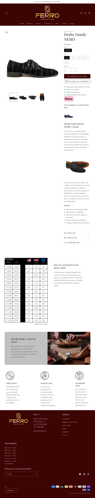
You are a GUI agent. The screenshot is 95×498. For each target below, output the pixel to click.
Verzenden (65, 419)
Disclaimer (65, 432)
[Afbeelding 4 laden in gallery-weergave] (42, 97)
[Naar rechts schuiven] (58, 97)
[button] (7, 13)
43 (79, 58)
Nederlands (10, 490)
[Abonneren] (36, 474)
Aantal (66, 66)
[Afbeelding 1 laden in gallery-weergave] (13, 97)
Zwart (68, 50)
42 (73, 58)
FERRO (75, 493)
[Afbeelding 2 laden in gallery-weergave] (23, 97)
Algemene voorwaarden (69, 422)
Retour (64, 429)
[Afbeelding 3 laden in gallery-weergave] (32, 97)
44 (85, 58)
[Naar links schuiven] (7, 97)
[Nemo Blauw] (68, 119)
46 (67, 62)
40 (67, 58)
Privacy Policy (66, 425)
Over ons (65, 435)
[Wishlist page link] (81, 13)
